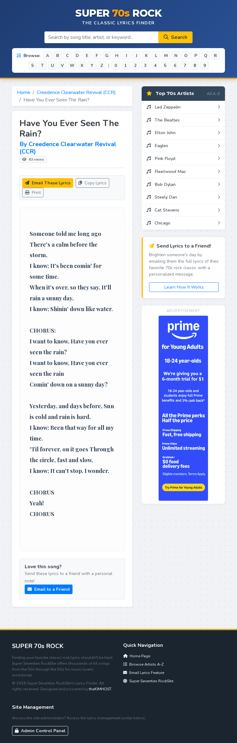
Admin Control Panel (42, 731)
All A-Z (213, 93)
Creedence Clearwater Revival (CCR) (76, 92)
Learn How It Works (184, 287)
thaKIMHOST (100, 689)
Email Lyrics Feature (146, 672)
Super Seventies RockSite (150, 680)
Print (36, 192)
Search (178, 37)
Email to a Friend (51, 589)
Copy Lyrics (94, 183)
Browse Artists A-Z (146, 664)
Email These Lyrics (50, 183)
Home (23, 92)
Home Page (139, 656)
